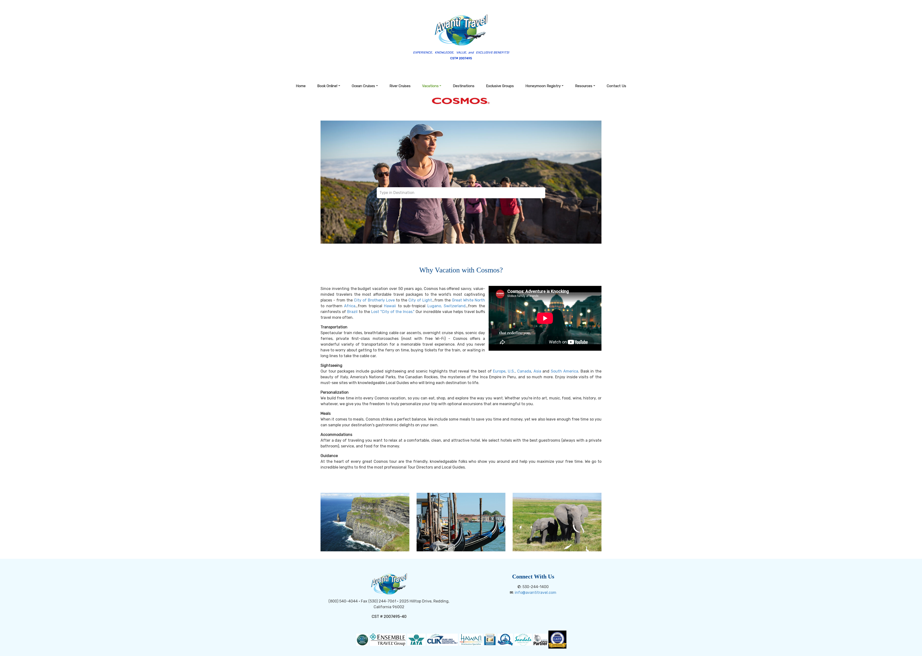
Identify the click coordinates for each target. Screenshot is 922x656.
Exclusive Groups (500, 86)
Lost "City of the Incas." (393, 311)
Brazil (352, 311)
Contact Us (616, 86)
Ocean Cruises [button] (363, 86)
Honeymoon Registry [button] (543, 86)
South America (564, 371)
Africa (349, 306)
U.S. (511, 371)
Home (301, 86)
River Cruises (400, 86)
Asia (537, 371)
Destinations (463, 86)
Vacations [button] (430, 86)
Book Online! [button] (327, 86)
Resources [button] (583, 86)
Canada (524, 371)
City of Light (420, 300)
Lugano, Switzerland (446, 306)
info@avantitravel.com (535, 592)
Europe (499, 371)
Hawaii (390, 306)
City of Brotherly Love (374, 300)
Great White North (468, 300)
